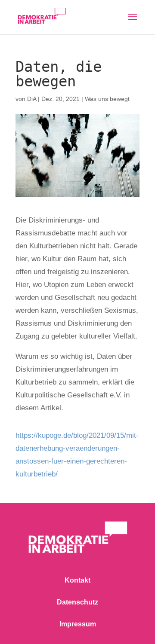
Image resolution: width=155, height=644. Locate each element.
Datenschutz (77, 602)
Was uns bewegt (107, 98)
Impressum (77, 624)
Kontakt (77, 580)
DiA (31, 98)
